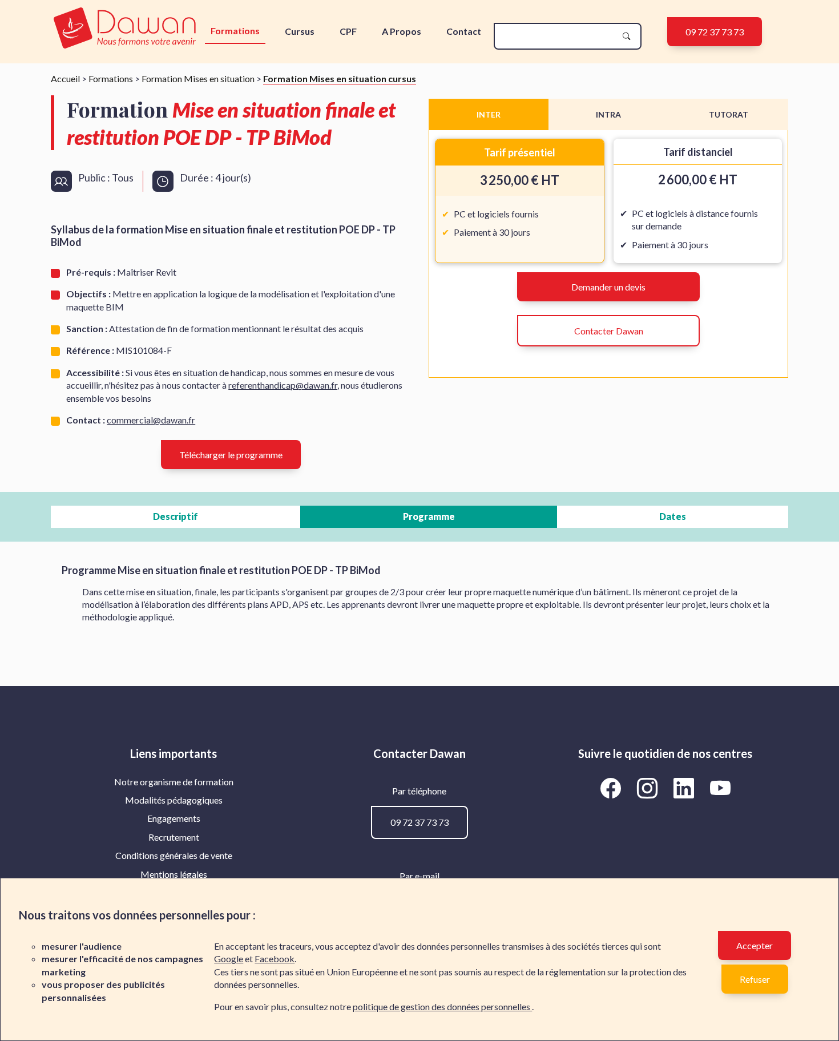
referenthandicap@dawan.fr (282, 385)
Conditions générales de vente (173, 855)
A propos (401, 31)
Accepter (754, 945)
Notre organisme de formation (173, 781)
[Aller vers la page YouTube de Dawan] (720, 788)
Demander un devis (608, 286)
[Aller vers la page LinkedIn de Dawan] (685, 788)
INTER (489, 114)
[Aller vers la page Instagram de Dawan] (649, 788)
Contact (463, 31)
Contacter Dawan (608, 330)
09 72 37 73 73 (714, 31)
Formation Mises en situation (198, 78)
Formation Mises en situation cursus (339, 78)
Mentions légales (173, 874)
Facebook (275, 958)
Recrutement (173, 837)
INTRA (608, 114)
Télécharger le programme (231, 454)
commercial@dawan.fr (151, 419)
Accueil (65, 78)
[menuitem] (174, 782)
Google (228, 958)
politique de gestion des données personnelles (442, 1006)
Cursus (299, 31)
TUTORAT (728, 114)
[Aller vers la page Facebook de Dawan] (612, 788)
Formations (235, 30)
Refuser (755, 979)
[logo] (125, 28)
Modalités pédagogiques (174, 799)
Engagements (173, 818)
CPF (348, 31)
